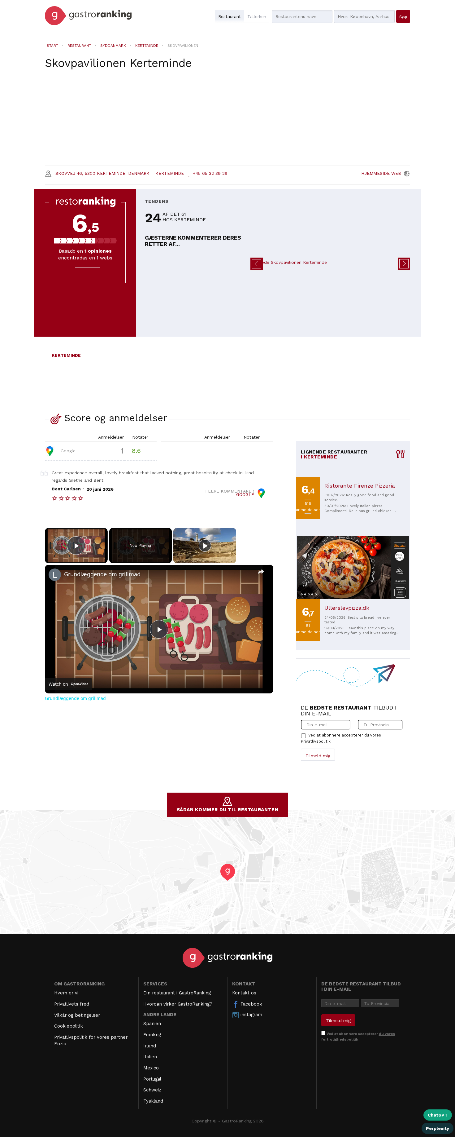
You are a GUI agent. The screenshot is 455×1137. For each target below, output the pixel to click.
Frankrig (152, 1034)
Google (67, 450)
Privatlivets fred (71, 1004)
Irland (149, 1046)
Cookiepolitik (68, 1026)
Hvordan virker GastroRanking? (177, 1004)
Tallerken (256, 16)
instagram (250, 1014)
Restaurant (229, 16)
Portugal (152, 1079)
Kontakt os (244, 993)
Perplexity (437, 1128)
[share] (260, 571)
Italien (150, 1057)
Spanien (152, 1023)
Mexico (151, 1068)
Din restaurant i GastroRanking (177, 993)
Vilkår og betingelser (77, 1015)
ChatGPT (438, 1115)
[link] (55, 574)
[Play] (205, 545)
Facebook (250, 1004)
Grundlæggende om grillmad (102, 574)
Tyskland (153, 1101)
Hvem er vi (66, 993)
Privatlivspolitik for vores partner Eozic (91, 1040)
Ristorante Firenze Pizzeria (359, 485)
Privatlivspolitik (316, 741)
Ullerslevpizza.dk (346, 607)
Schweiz (152, 1090)
